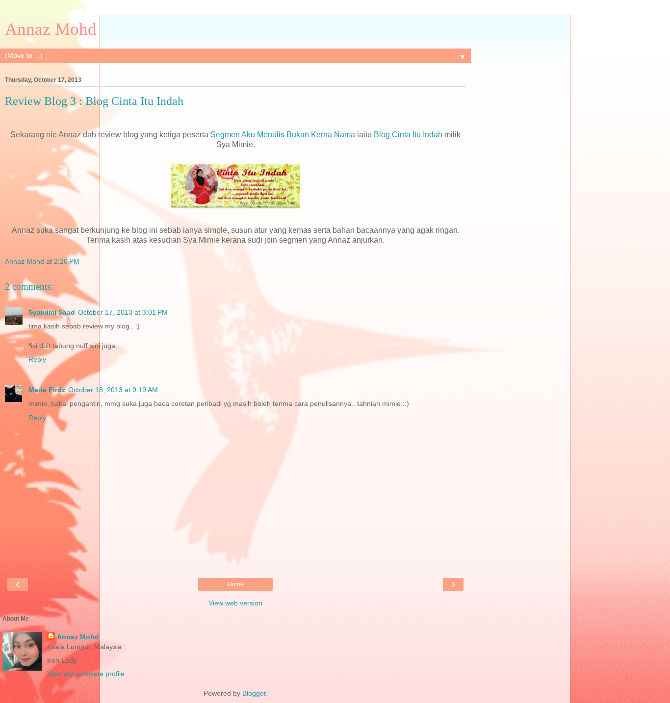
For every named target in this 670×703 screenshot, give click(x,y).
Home (236, 584)
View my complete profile (86, 674)
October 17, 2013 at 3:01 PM (123, 312)
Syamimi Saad (51, 312)
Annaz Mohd (51, 29)
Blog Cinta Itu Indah (408, 134)
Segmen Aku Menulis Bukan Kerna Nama (282, 134)
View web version (235, 603)
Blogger (254, 693)
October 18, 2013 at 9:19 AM (113, 390)
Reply (37, 359)
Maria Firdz (46, 390)
